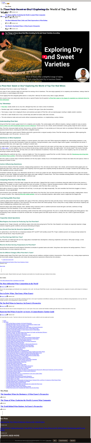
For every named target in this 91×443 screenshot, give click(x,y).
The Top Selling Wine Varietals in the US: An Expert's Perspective (21, 341)
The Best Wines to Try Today (12, 378)
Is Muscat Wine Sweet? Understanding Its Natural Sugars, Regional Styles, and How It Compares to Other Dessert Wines (33, 380)
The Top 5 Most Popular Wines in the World (16, 364)
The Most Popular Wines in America (14, 374)
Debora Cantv (5, 16)
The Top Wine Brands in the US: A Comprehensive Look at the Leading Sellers (24, 373)
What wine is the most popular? (13, 331)
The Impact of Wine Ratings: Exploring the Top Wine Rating (20, 345)
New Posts (5, 322)
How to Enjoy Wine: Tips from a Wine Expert (16, 333)
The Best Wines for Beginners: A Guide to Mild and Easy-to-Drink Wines (22, 355)
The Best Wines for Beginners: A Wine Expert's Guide (18, 335)
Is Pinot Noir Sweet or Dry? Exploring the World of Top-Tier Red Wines (22, 354)
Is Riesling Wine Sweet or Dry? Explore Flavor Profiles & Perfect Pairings (23, 337)
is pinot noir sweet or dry (8, 259)
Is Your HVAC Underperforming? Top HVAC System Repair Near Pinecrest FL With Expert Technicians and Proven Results (34, 369)
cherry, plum (5, 148)
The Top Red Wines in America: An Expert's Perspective (19, 323)
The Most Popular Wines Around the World (16, 382)
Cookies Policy (49, 440)
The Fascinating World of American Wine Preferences (18, 358)
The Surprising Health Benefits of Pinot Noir (16, 362)
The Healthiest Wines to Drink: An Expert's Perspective (18, 360)
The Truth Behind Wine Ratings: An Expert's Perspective (19, 376)
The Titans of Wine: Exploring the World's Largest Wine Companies (25, 15)
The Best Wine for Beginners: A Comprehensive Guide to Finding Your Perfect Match (25, 351)
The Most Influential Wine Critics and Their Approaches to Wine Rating (22, 338)
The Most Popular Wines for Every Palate (15, 336)
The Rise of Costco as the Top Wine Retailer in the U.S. (18, 340)
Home (3, 2)
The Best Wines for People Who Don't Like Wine (17, 368)
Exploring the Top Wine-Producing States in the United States (20, 346)
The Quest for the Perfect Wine (13, 372)
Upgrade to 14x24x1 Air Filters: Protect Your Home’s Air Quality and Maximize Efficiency (26, 332)
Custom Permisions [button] (63, 440)
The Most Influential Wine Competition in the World (18, 381)
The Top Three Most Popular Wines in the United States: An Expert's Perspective (24, 327)
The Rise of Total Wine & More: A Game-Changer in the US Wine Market (23, 329)
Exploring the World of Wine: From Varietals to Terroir (18, 386)
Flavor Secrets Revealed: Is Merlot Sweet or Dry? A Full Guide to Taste (22, 328)
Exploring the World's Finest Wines (14, 363)
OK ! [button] (55, 440)
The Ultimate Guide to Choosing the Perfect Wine (17, 325)
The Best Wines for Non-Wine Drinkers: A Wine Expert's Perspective (21, 344)
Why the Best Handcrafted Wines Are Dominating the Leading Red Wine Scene (24, 383)
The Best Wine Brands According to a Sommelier (17, 356)
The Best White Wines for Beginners (14, 349)
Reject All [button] (73, 440)
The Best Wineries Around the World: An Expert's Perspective (20, 377)
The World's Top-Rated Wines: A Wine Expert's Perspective (19, 365)
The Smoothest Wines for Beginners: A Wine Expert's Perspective (21, 371)
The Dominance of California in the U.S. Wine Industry (18, 367)
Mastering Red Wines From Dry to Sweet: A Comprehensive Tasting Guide (23, 324)
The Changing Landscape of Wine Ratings (15, 347)
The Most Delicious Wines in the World (15, 342)
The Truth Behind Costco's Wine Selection (15, 385)
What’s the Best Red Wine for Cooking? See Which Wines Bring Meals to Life (24, 353)
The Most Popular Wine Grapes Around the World (17, 350)
